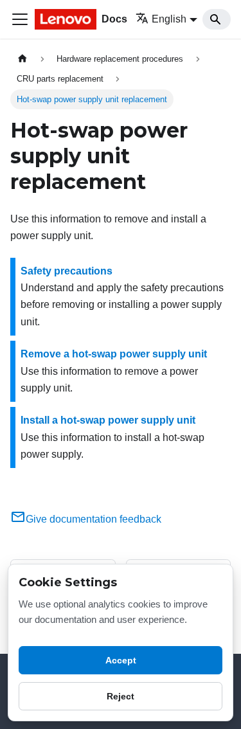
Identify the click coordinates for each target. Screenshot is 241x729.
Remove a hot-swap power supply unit (114, 353)
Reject (120, 696)
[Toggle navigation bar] (20, 19)
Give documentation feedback (93, 519)
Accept (120, 660)
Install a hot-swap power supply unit (108, 420)
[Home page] (22, 59)
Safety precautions (66, 271)
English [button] (169, 19)
